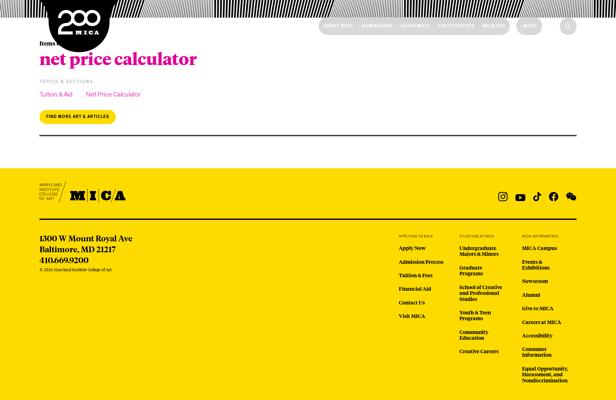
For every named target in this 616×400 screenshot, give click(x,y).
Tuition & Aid (56, 94)
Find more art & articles (77, 117)
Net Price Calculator (113, 94)
